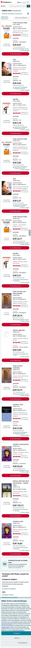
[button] (24, 50)
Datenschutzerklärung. (18, 630)
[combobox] (18, 6)
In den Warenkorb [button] (15, 54)
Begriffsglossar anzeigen (9, 597)
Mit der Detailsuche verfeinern (12, 13)
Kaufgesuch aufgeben (9, 589)
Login (24, 2)
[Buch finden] (28, 6)
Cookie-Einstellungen (6, 623)
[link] (28, 13)
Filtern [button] (5, 17)
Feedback (29, 232)
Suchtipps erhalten (7, 595)
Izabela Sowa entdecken (14, 567)
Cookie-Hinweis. (5, 627)
